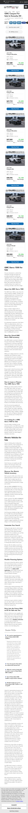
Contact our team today (14, 432)
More (14, 66)
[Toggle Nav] (26, 7)
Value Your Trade (15, 70)
